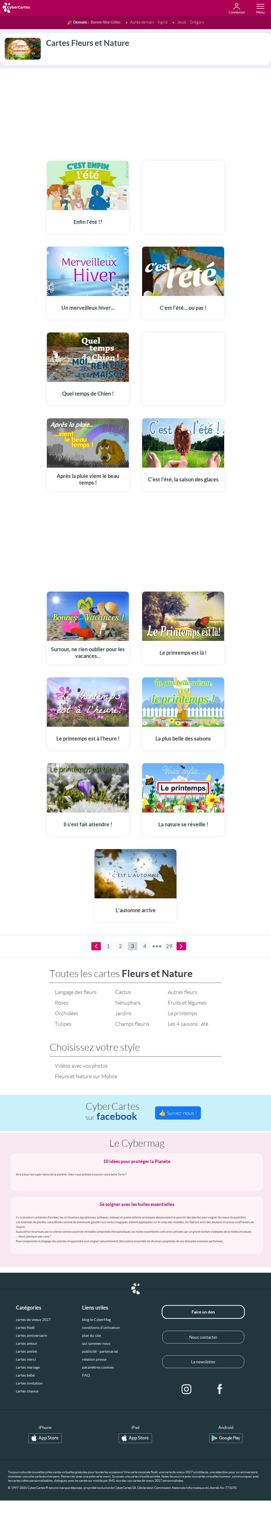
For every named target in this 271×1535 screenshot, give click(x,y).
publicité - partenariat (100, 1351)
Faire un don (203, 1312)
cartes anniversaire (31, 1335)
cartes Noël (25, 1327)
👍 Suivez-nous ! (178, 1113)
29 (169, 946)
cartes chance (27, 1391)
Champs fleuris (132, 1024)
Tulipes (63, 1024)
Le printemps (182, 1013)
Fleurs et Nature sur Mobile (86, 1076)
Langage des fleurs (76, 992)
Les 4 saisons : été (188, 1024)
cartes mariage (28, 1367)
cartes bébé (25, 1375)
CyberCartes (112, 1111)
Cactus (123, 992)
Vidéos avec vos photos (81, 1066)
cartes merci (26, 1359)
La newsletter (203, 1361)
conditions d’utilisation (101, 1327)
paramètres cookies (98, 1367)
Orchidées (66, 1013)
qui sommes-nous (96, 1343)
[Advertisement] (135, 111)
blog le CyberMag (96, 1319)
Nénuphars (128, 1003)
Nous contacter (203, 1337)
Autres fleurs (182, 992)
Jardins (123, 1013)
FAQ (86, 1375)
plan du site (91, 1335)
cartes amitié (26, 1351)
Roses (62, 1003)
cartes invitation (29, 1383)
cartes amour (26, 1343)
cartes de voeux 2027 (33, 1319)
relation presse (94, 1359)
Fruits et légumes (187, 1003)
